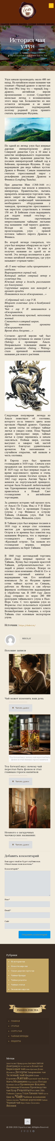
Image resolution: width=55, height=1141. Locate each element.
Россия (34, 1090)
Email (8, 910)
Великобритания (31, 1069)
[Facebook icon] (22, 1131)
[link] (27, 129)
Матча (9, 1081)
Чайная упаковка (12, 1100)
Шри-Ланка (25, 1103)
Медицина (20, 1081)
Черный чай (13, 1102)
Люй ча (45, 1078)
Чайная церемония (30, 1099)
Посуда (42, 1081)
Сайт (7, 921)
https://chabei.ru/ (27, 625)
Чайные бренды (18, 975)
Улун (34, 55)
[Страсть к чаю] (27, 11)
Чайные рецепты (19, 980)
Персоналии (33, 1082)
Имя (7, 899)
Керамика (11, 1078)
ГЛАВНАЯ (15, 1021)
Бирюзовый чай (17, 55)
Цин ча (40, 55)
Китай (28, 55)
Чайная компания (34, 1096)
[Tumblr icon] (30, 1131)
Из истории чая (18, 961)
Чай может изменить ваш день (24, 698)
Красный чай (34, 1078)
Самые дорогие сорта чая (22, 971)
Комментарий (12, 869)
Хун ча (45, 1094)
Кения (36, 1075)
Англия (32, 1063)
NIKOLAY (26, 638)
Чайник (45, 1100)
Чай (45, 55)
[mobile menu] (51, 5)
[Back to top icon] (27, 1121)
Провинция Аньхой (12, 1085)
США (41, 1090)
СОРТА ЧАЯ (16, 1031)
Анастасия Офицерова (17, 1063)
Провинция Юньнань (17, 1087)
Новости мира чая (19, 966)
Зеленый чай (15, 1075)
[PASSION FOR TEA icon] (33, 1131)
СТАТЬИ (15, 1026)
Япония (11, 1105)
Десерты (21, 1072)
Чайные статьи (29, 53)
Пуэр (13, 1090)
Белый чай (37, 1066)
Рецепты (23, 1090)
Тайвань (10, 1093)
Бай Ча (28, 1066)
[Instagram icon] (28, 1131)
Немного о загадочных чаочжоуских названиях (20, 834)
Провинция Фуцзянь (32, 1084)
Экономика (35, 1103)
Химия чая (36, 1093)
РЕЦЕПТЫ (16, 1041)
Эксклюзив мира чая (20, 989)
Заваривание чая (36, 1072)
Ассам (23, 1066)
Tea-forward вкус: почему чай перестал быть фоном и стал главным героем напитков (23, 769)
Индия (29, 1075)
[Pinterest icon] (25, 1131)
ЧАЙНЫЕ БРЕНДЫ (19, 1036)
